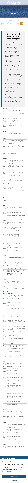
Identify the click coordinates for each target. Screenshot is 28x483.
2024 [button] (11, 23)
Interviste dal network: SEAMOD (14, 212)
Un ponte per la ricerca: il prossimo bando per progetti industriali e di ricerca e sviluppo (15, 142)
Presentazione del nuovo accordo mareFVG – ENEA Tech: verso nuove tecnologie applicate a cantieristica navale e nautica (16, 347)
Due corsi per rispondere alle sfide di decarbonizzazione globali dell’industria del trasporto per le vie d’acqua (15, 267)
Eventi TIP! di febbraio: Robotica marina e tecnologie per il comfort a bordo (16, 412)
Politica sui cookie (9, 471)
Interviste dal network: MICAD (14, 432)
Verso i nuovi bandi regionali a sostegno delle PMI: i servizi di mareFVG (14, 122)
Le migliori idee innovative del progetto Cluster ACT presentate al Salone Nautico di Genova (16, 180)
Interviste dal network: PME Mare (14, 247)
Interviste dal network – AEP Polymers (15, 377)
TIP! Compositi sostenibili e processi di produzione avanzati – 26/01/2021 (15, 440)
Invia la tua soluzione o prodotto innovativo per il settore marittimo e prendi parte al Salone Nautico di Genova (16, 262)
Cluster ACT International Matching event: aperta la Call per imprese (15, 296)
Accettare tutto (14, 476)
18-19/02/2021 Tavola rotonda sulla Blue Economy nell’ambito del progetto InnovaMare (15, 416)
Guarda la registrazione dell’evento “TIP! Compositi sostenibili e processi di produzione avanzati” (16, 426)
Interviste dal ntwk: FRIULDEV (14, 175)
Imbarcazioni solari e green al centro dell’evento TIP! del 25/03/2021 (15, 386)
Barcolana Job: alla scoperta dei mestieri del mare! (15, 152)
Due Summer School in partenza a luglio (15, 302)
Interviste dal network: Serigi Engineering (16, 219)
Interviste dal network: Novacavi (15, 335)
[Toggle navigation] (2, 2)
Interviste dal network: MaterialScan (15, 250)
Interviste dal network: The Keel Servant (16, 215)
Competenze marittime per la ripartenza (15, 257)
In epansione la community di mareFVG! (15, 443)
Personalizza (14, 480)
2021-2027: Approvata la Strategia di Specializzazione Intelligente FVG (15, 231)
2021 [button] (22, 23)
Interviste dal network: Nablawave (14, 408)
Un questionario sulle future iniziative (16, 148)
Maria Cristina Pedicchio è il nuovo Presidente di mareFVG (15, 317)
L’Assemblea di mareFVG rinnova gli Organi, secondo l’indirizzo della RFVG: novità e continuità (16, 321)
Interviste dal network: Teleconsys (15, 338)
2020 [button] (25, 23)
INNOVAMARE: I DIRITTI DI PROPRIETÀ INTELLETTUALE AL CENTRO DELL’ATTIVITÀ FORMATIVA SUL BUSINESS (16, 272)
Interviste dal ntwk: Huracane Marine (16, 172)
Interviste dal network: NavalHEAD (15, 436)
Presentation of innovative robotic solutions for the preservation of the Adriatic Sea (16, 162)
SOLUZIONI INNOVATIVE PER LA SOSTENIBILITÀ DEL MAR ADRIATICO (16, 325)
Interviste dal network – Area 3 (14, 373)
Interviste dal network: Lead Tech (15, 137)
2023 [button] (14, 23)
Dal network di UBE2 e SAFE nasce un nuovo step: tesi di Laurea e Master (15, 447)
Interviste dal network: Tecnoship (14, 401)
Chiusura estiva (10, 199)
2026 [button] (3, 23)
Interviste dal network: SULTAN (14, 404)
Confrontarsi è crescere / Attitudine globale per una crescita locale (16, 117)
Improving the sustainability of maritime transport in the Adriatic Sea (16, 146)
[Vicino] (26, 461)
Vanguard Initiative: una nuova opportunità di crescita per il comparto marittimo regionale (15, 382)
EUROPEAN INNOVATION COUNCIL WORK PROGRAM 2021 (15, 367)
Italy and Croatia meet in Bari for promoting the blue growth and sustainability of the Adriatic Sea (14, 235)
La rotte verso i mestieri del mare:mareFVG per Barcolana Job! (15, 166)
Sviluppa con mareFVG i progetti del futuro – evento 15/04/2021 (15, 355)
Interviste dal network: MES (14, 110)
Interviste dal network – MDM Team (15, 370)
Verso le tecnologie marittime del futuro (15, 254)
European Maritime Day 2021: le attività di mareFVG (15, 352)
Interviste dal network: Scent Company (15, 285)
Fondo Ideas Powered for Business (14, 363)
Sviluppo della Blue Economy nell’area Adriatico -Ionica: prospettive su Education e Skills (15, 227)
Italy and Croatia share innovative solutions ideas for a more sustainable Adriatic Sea (15, 209)
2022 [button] (18, 23)
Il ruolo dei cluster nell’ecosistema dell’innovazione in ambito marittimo (16, 332)
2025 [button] (7, 23)
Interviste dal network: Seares (14, 133)
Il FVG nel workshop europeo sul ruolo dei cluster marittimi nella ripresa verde (15, 282)
